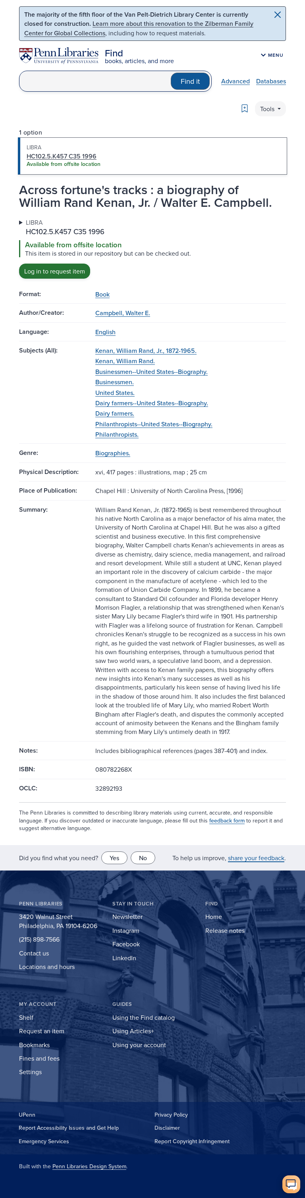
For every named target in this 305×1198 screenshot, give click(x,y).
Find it (190, 81)
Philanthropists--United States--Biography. (153, 424)
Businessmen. (114, 382)
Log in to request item (54, 271)
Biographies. (112, 453)
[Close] (278, 15)
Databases (271, 81)
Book (102, 294)
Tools (268, 108)
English (105, 331)
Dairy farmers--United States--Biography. (151, 403)
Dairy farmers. (114, 413)
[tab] (152, 156)
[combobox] (95, 81)
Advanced (235, 81)
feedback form (227, 820)
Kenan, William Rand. (125, 360)
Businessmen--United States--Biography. (151, 371)
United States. (115, 392)
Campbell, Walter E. (122, 312)
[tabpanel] (152, 248)
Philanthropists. (117, 434)
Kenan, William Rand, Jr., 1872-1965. (146, 350)
